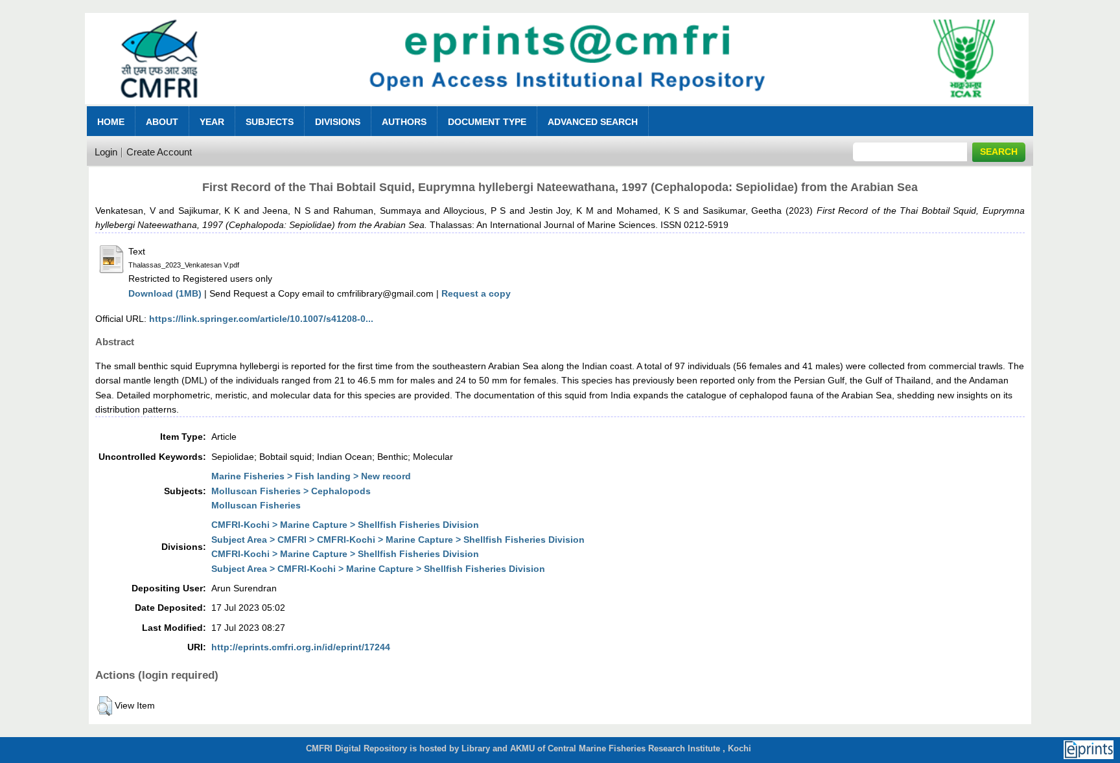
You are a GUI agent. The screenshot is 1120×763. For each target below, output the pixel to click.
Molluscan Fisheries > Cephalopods (291, 491)
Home (110, 122)
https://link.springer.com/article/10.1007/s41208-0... (261, 318)
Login (106, 151)
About (162, 122)
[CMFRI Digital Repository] (556, 108)
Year (212, 122)
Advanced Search (593, 122)
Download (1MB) (165, 293)
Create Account (159, 151)
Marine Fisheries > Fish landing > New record (311, 476)
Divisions (337, 122)
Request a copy (476, 293)
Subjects (270, 122)
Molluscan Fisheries (256, 505)
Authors (404, 122)
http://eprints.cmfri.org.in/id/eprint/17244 (300, 647)
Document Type (487, 122)
